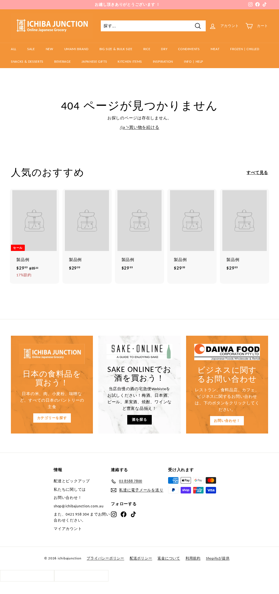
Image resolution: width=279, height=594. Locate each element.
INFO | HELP (193, 61)
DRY (164, 49)
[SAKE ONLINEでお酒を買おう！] (139, 351)
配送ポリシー (141, 558)
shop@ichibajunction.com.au (79, 506)
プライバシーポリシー (105, 558)
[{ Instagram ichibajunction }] (114, 514)
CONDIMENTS (189, 49)
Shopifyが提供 (218, 558)
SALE (31, 49)
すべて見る (257, 172)
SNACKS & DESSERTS (27, 61)
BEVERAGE (62, 61)
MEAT (215, 49)
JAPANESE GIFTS (94, 61)
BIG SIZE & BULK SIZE (115, 49)
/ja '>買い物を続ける (139, 127)
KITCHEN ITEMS (130, 61)
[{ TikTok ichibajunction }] (133, 514)
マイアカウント (68, 528)
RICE (146, 49)
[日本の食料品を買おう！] (52, 354)
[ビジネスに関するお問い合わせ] (227, 352)
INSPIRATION (163, 61)
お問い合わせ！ (227, 421)
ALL (13, 49)
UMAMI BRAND (76, 49)
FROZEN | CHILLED (244, 49)
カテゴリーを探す (52, 418)
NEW (49, 49)
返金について (168, 558)
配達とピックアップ (72, 481)
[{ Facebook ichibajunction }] (123, 514)
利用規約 (193, 558)
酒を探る (139, 419)
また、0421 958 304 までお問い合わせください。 (82, 517)
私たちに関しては (70, 489)
